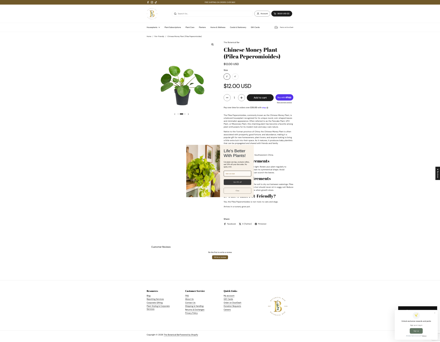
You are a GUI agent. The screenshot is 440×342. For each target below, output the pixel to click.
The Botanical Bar (171, 334)
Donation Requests (232, 306)
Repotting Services (155, 299)
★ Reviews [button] (438, 173)
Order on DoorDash (232, 302)
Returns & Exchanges (194, 309)
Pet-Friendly (159, 36)
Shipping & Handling (194, 306)
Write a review (220, 257)
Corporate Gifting (155, 302)
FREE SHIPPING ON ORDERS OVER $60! (220, 2)
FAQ (187, 295)
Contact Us (190, 302)
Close (237, 190)
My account (229, 295)
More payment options (284, 102)
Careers (227, 309)
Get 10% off (237, 182)
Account (264, 13)
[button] (281, 13)
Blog (148, 295)
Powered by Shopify (189, 334)
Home (149, 36)
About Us (189, 299)
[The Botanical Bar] (152, 13)
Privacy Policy (191, 313)
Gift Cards (228, 299)
